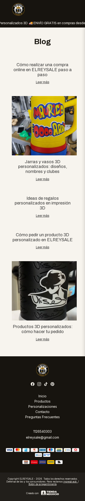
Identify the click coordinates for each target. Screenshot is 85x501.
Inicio (42, 396)
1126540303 (42, 431)
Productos (42, 401)
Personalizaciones (42, 406)
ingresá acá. (70, 481)
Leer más (42, 82)
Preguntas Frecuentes (42, 417)
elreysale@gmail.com (42, 437)
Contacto (42, 412)
